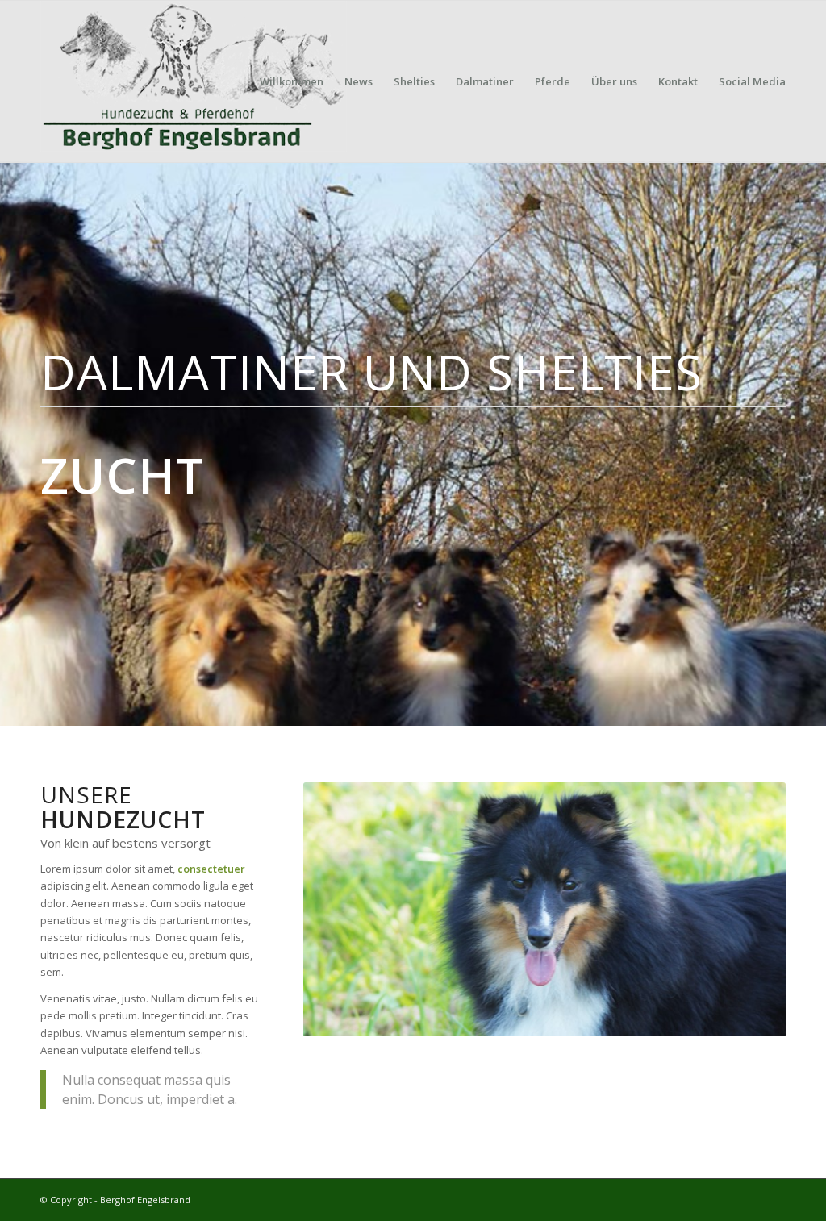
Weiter (749, 910)
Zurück (339, 910)
